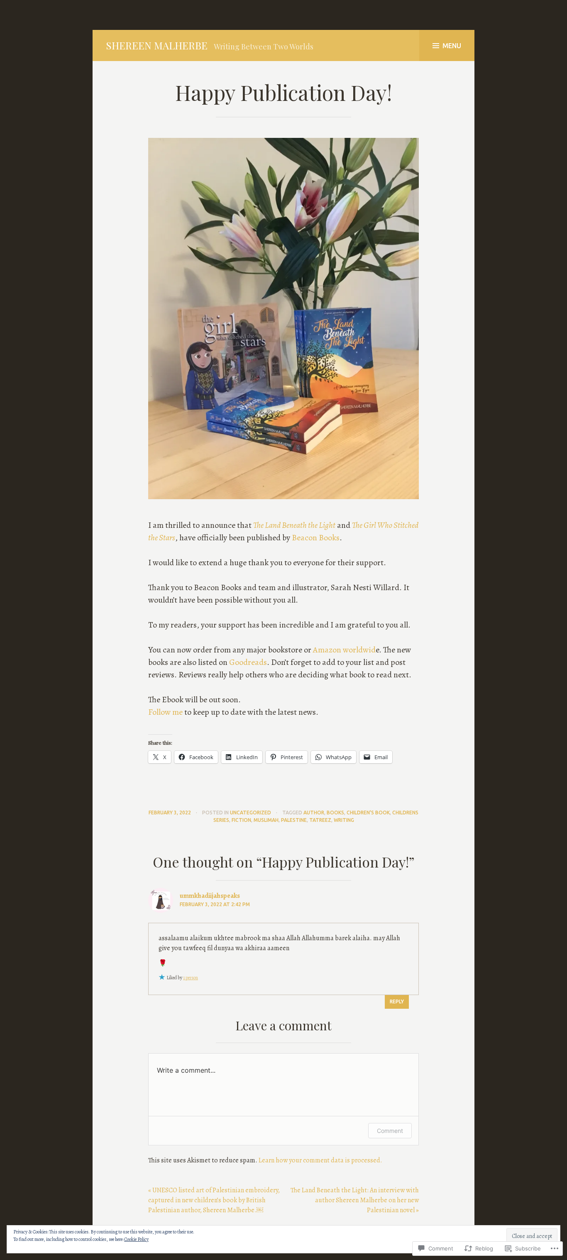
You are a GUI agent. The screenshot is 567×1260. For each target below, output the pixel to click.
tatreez (320, 820)
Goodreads (248, 662)
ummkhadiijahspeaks (210, 895)
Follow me (166, 712)
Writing (344, 820)
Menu (451, 45)
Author (313, 812)
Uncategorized (250, 812)
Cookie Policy (136, 1239)
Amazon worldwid (344, 649)
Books (335, 812)
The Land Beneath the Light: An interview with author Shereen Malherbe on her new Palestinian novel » (355, 1200)
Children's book (368, 812)
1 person (190, 977)
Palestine (294, 820)
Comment (390, 1130)
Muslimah (266, 820)
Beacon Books (316, 537)
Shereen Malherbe (157, 45)
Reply (397, 1001)
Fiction (241, 820)
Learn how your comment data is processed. (320, 1160)
